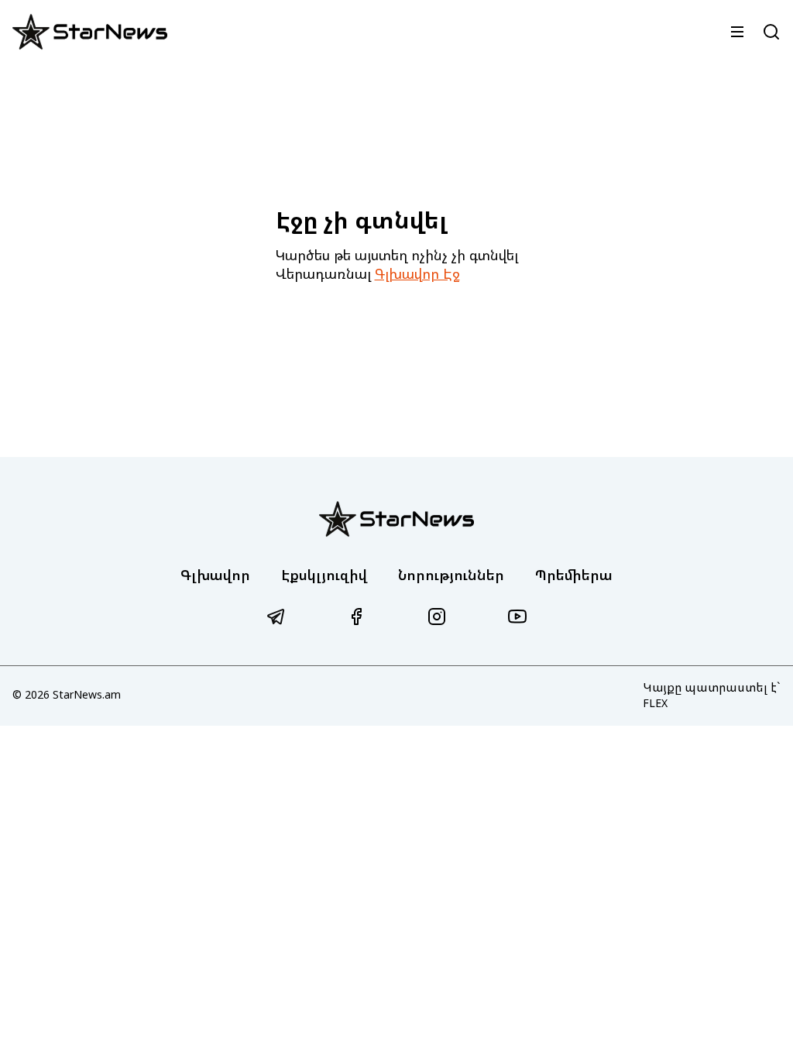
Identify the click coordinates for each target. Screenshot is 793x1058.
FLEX (655, 703)
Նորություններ (451, 574)
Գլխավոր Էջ (417, 273)
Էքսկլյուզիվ (324, 574)
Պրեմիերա (574, 574)
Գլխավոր (215, 574)
